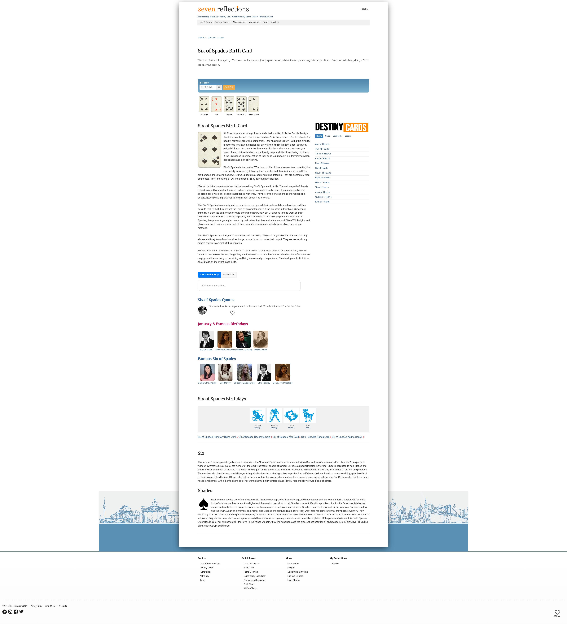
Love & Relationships (210, 564)
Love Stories (293, 580)
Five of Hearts (322, 163)
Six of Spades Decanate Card (254, 437)
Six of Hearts (321, 168)
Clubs (327, 136)
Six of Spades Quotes (216, 300)
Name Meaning (251, 572)
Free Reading (203, 17)
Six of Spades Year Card (286, 437)
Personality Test (266, 17)
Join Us (335, 564)
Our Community (209, 275)
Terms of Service (50, 606)
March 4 (291, 428)
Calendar (214, 17)
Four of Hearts (322, 159)
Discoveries (293, 564)
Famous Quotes (295, 576)
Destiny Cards (222, 22)
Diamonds (337, 136)
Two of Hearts (322, 149)
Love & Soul (205, 22)
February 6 (274, 428)
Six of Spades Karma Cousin (347, 437)
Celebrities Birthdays (297, 572)
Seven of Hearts (323, 173)
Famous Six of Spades (217, 358)
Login (364, 9)
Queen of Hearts (323, 197)
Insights (275, 22)
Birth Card (249, 568)
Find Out (229, 87)
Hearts (319, 136)
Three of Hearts (323, 154)
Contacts (63, 606)
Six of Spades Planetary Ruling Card (217, 437)
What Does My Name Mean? (245, 17)
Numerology (239, 22)
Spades (348, 136)
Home (202, 38)
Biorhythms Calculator (254, 580)
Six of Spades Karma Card (315, 437)
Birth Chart (249, 584)
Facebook (228, 275)
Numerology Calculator (255, 576)
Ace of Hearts (322, 144)
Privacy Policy (36, 606)
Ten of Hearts (322, 187)
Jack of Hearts (322, 192)
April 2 (308, 428)
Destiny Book (225, 17)
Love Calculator (251, 564)
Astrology (254, 22)
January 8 (257, 428)
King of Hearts (322, 202)
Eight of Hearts (322, 178)
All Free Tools (250, 589)
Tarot (265, 22)
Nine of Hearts (322, 183)
